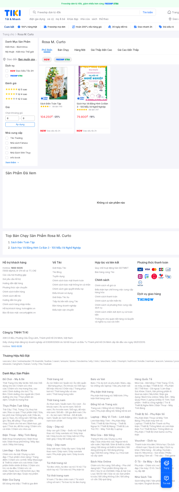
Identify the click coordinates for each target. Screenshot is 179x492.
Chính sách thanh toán (106, 296)
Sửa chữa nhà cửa (105, 441)
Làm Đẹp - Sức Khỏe (15, 450)
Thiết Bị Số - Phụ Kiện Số (149, 414)
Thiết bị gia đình (30, 483)
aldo (114, 361)
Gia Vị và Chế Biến (105, 471)
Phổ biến (47, 49)
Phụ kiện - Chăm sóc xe (147, 465)
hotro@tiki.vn (28, 308)
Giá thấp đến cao (101, 49)
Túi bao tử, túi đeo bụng (73, 482)
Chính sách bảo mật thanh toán (68, 280)
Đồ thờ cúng (102, 452)
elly (91, 361)
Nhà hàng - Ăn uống (151, 450)
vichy (34, 364)
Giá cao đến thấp (128, 49)
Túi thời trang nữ (57, 462)
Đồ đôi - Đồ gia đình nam (69, 412)
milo (97, 361)
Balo (93, 383)
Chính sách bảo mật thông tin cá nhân (71, 284)
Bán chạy (63, 49)
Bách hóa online (150, 397)
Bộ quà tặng (105, 479)
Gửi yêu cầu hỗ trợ (12, 279)
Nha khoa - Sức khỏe (153, 452)
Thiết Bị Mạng (108, 426)
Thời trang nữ (55, 379)
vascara (7, 361)
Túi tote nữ (65, 469)
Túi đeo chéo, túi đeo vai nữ (61, 466)
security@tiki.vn (27, 312)
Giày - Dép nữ (55, 426)
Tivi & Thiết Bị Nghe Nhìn (152, 404)
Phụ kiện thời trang (102, 391)
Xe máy (144, 468)
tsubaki (48, 364)
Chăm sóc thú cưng (100, 465)
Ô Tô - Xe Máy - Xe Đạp (149, 461)
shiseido (7, 364)
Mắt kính (118, 395)
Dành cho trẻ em (17, 423)
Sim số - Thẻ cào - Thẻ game (160, 455)
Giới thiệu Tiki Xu (60, 297)
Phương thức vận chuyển (15, 287)
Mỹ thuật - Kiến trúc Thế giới (19, 51)
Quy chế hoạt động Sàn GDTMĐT (112, 268)
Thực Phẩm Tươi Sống (16, 405)
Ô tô (152, 468)
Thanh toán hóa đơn (145, 444)
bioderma (82, 361)
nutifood (132, 361)
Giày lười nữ (73, 436)
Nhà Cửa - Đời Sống (103, 435)
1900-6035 (17, 268)
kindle (141, 361)
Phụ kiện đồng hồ (105, 411)
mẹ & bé (60, 18)
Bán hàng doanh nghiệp (64, 305)
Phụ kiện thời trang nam (109, 397)
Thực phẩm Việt (29, 412)
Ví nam (50, 479)
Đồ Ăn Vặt (102, 473)
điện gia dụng (37, 18)
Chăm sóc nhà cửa (21, 429)
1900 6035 (16, 346)
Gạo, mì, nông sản (19, 418)
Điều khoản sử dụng (62, 293)
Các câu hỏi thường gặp (14, 275)
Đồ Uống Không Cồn (109, 476)
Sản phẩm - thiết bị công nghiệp (155, 401)
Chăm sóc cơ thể (17, 459)
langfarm (17, 364)
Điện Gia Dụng (11, 479)
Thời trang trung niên (63, 394)
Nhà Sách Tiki (143, 476)
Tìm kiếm (148, 12)
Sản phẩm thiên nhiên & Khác (20, 464)
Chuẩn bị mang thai (18, 399)
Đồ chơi (34, 383)
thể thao (104, 18)
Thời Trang (161, 383)
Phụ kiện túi (78, 469)
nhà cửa (85, 18)
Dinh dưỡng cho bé (18, 391)
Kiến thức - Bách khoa (16, 47)
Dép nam (62, 451)
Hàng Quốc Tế (143, 379)
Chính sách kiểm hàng (14, 291)
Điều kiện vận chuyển (63, 310)
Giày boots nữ (58, 436)
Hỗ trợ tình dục (28, 471)
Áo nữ (49, 383)
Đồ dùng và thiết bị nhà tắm (111, 447)
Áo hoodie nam (60, 409)
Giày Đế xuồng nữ (66, 439)
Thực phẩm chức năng (19, 457)
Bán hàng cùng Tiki (104, 272)
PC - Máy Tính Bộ (104, 429)
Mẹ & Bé (154, 394)
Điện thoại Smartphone (14, 439)
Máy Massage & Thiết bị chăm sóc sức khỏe (22, 461)
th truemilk (38, 361)
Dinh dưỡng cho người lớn (21, 394)
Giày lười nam (53, 448)
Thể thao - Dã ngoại (149, 388)
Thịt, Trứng (18, 409)
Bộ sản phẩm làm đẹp (21, 472)
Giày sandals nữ (64, 433)
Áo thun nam (53, 404)
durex (73, 361)
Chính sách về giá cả (105, 285)
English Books (152, 483)
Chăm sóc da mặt (11, 454)
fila (40, 364)
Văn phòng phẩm (160, 480)
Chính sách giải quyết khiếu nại (68, 289)
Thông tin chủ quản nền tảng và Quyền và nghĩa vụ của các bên (114, 320)
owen (56, 361)
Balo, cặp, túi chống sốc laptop (111, 384)
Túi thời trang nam (58, 475)
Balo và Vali (98, 379)
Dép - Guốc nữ (68, 430)
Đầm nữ (58, 383)
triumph (122, 361)
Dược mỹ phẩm (30, 473)
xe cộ (50, 18)
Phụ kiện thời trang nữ (101, 395)
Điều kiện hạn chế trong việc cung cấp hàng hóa (114, 291)
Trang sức (96, 408)
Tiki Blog (57, 272)
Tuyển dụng (58, 276)
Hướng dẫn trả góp (12, 300)
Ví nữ (78, 466)
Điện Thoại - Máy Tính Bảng (20, 435)
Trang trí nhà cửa (99, 439)
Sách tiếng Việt (142, 480)
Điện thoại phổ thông (18, 441)
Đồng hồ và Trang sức (104, 404)
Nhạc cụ (114, 452)
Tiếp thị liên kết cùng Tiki (65, 301)
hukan (27, 364)
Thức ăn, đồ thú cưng (18, 426)
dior (14, 361)
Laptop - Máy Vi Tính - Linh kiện (110, 416)
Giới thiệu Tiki (59, 268)
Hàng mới (79, 49)
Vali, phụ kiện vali (121, 385)
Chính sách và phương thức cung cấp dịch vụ (113, 306)
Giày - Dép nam (56, 444)
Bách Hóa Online (101, 461)
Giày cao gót (53, 430)
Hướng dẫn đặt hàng (13, 283)
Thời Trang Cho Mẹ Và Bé (15, 383)
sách (94, 18)
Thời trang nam (56, 400)
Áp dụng (20, 124)
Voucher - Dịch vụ (145, 440)
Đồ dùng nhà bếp (11, 483)
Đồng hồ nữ (108, 408)
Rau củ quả (13, 412)
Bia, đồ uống (14, 420)
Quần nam (66, 404)
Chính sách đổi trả (11, 296)
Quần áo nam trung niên (65, 418)
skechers (105, 361)
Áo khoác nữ (70, 385)
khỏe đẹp (72, 18)
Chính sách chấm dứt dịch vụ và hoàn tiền (114, 313)
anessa (169, 361)
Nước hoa (14, 471)
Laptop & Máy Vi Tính (158, 399)
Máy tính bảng (16, 444)
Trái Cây (7, 409)
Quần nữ (68, 383)
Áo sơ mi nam (66, 406)
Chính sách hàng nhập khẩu (16, 304)
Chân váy (68, 388)
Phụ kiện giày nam (62, 454)
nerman (150, 361)
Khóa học (161, 444)
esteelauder (24, 361)
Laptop (119, 429)
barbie (48, 361)
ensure (64, 361)
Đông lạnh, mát (23, 415)
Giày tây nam (68, 448)
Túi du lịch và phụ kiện (108, 383)
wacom (159, 361)
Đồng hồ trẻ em (123, 411)
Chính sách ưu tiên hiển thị (108, 300)
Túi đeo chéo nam (64, 479)
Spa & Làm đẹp (156, 447)
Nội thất (105, 444)
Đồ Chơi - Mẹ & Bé (13, 379)
